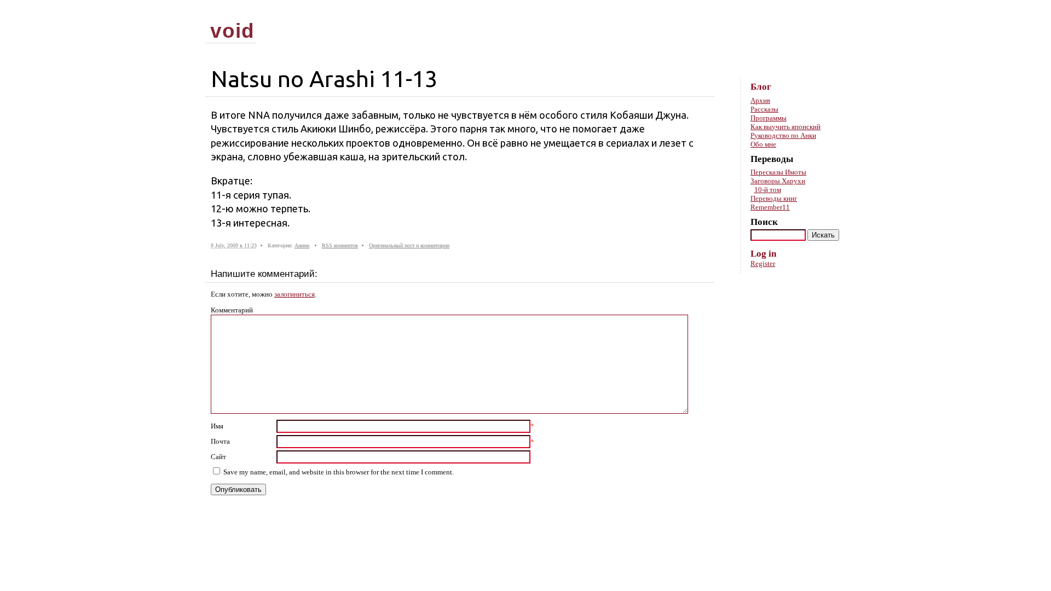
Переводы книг (773, 198)
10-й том (767, 190)
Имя (217, 426)
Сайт (218, 457)
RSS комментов (340, 245)
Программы (768, 118)
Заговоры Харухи (777, 181)
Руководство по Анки (783, 135)
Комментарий (232, 310)
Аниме (301, 245)
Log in (763, 253)
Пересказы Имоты (778, 172)
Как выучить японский (785, 127)
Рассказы (764, 109)
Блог (760, 87)
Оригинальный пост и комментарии (409, 245)
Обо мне (763, 144)
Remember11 (770, 207)
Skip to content (828, 11)
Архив (760, 100)
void (232, 30)
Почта (220, 441)
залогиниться (294, 294)
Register (762, 263)
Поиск (764, 222)
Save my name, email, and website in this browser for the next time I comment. (338, 472)
